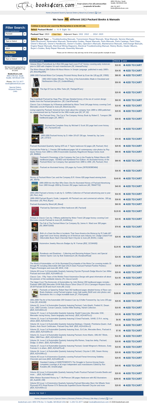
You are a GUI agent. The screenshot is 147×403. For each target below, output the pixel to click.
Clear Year (56, 34)
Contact (91, 13)
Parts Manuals (107, 41)
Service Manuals (126, 39)
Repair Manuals (92, 41)
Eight (64, 29)
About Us (82, 13)
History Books (116, 46)
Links (15, 91)
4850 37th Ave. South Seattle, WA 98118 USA (119, 2)
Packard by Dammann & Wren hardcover (63, 208)
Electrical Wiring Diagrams (65, 46)
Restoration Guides (75, 41)
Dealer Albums (130, 46)
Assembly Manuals (74, 48)
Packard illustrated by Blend (46, 204)
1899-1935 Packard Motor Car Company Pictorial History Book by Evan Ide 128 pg (69, 75)
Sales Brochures (38, 41)
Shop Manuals (111, 39)
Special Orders (72, 13)
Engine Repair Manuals (41, 46)
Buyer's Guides (38, 48)
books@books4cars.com (119, 8)
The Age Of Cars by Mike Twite (61, 89)
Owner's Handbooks (57, 43)
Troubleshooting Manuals (63, 39)
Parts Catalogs (121, 41)
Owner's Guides (74, 43)
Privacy (86, 399)
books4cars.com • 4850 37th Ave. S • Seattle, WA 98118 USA (42, 402)
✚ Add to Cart (132, 65)
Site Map (94, 399)
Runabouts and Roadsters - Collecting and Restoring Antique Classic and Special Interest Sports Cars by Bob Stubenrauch (73, 254)
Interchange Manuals (132, 43)
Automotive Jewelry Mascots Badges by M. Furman (68, 243)
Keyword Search (58, 13)
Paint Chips (135, 41)
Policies (79, 399)
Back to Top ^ (38, 393)
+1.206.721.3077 (76, 402)
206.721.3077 (115, 6)
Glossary (71, 399)
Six (69, 29)
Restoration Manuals (56, 41)
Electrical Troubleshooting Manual (93, 46)
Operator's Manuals (92, 43)
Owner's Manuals (39, 43)
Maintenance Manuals (112, 43)
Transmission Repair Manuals (89, 39)
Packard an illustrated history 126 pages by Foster (69, 167)
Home (48, 13)
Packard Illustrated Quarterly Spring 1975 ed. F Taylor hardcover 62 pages (69, 146)
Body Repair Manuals (55, 48)
